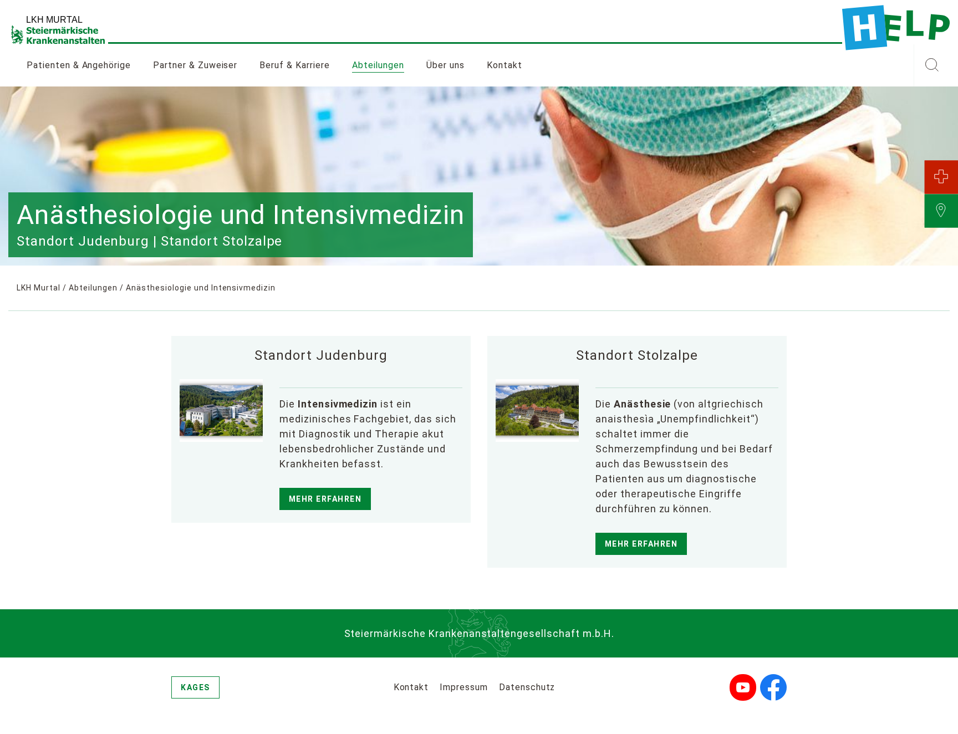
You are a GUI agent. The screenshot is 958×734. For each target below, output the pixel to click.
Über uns (445, 65)
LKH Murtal (38, 287)
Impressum (464, 687)
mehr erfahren (325, 499)
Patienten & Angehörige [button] (79, 65)
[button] (932, 65)
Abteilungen (378, 65)
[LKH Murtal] (896, 27)
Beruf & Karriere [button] (294, 65)
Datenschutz (527, 687)
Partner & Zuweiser (195, 65)
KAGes (195, 687)
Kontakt (504, 65)
